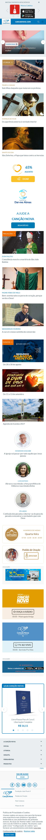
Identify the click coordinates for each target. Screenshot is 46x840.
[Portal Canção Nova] (6, 22)
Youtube (23, 785)
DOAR (26, 179)
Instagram (29, 785)
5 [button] (32, 16)
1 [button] (13, 16)
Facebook (12, 785)
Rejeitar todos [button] (29, 831)
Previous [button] (7, 11)
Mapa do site (19, 806)
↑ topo (41, 768)
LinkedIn (35, 785)
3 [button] (23, 16)
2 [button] (18, 16)
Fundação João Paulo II (23, 791)
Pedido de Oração (21, 796)
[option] (23, 11)
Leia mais (37, 828)
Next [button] (38, 11)
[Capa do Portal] (23, 22)
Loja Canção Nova (14, 686)
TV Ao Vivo (24, 645)
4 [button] (27, 16)
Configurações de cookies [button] (13, 831)
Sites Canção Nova (42, 22)
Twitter (18, 785)
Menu (38, 22)
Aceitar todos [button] (9, 835)
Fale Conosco (19, 801)
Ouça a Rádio (24, 611)
